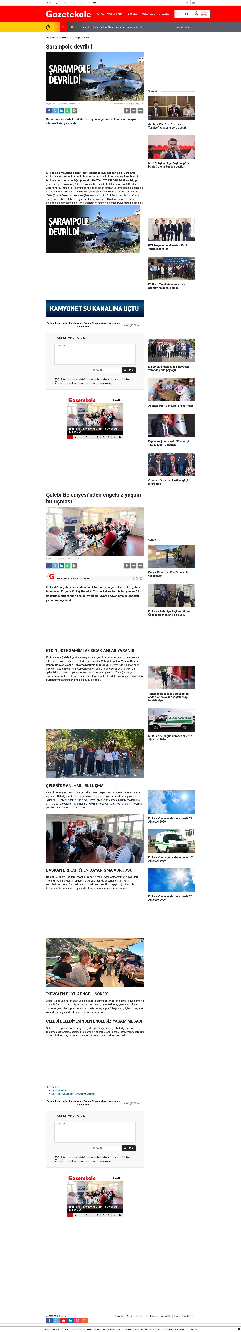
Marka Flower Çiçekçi (184, 1316)
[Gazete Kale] (68, 13)
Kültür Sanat (115, 13)
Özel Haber (149, 13)
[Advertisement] (23, 74)
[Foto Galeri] (193, 2)
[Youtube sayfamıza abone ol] (63, 1320)
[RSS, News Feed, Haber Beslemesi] (84, 1320)
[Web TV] (186, 2)
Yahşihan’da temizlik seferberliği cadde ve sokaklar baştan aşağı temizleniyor (119, 27)
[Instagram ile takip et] (141, 578)
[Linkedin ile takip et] (70, 1320)
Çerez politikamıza (182, 1329)
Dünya (100, 13)
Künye (129, 1316)
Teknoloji (132, 13)
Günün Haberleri (70, 3)
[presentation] (56, 27)
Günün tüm (185, 27)
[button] (127, 110)
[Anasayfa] (47, 3)
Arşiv (82, 3)
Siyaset (65, 38)
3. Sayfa (164, 13)
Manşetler (57, 3)
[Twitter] (55, 110)
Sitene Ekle (92, 3)
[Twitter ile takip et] (137, 578)
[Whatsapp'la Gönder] (67, 110)
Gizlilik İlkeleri (152, 1316)
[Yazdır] (74, 110)
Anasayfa (53, 38)
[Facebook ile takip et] (133, 578)
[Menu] (178, 14)
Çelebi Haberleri (59, 1090)
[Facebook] (49, 110)
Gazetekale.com (65, 578)
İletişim (139, 1316)
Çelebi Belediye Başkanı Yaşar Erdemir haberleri (73, 1094)
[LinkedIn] (61, 110)
